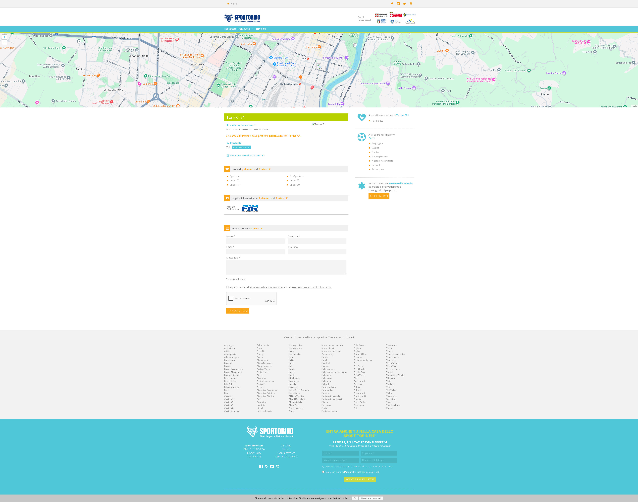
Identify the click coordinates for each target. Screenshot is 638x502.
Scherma (358, 357)
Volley (389, 393)
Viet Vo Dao (391, 390)
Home (233, 3)
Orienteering (327, 354)
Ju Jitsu (292, 360)
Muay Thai (294, 405)
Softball (357, 390)
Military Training (296, 396)
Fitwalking (261, 378)
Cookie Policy (254, 456)
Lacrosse (293, 387)
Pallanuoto (244, 28)
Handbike (261, 405)
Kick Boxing (294, 378)
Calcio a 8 (228, 408)
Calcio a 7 (228, 405)
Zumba (389, 408)
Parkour (325, 393)
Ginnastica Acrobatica (267, 390)
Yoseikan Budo (393, 405)
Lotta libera (294, 393)
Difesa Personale (265, 363)
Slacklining (359, 384)
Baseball (228, 363)
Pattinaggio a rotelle (330, 396)
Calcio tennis (263, 345)
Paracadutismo (328, 387)
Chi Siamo (285, 445)
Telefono (293, 247)
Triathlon (390, 378)
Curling (260, 354)
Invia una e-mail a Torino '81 (247, 155)
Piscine (324, 408)
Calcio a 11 (229, 399)
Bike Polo (228, 384)
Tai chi (389, 348)
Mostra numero (242, 147)
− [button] (4, 42)
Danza (260, 357)
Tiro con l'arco (393, 369)
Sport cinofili (360, 396)
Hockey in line (295, 345)
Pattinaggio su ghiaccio (332, 399)
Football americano (266, 381)
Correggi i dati (379, 195)
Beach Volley (230, 381)
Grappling (261, 402)
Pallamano (326, 375)
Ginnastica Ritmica (265, 396)
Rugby (357, 351)
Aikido (227, 351)
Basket (375, 147)
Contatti (286, 449)
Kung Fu (292, 384)
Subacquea (378, 169)
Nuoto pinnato (380, 156)
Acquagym (377, 143)
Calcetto (228, 396)
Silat (356, 378)
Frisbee (260, 387)
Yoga (388, 402)
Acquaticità (229, 348)
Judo (291, 363)
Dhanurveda (262, 360)
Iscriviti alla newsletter (359, 479)
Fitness (260, 375)
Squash (357, 399)
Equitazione (262, 372)
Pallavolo (376, 165)
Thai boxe (391, 360)
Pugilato (358, 348)
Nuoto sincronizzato (383, 160)
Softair (357, 387)
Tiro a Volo (391, 366)
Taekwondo (391, 345)
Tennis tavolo (392, 357)
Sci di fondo (359, 369)
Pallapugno (326, 381)
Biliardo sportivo (232, 387)
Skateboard (359, 381)
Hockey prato (295, 348)
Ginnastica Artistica (266, 393)
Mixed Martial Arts (297, 399)
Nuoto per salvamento (332, 345)
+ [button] (4, 37)
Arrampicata (230, 354)
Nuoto (375, 152)
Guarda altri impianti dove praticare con (264, 135)
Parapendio (327, 390)
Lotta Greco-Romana (299, 390)
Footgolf (261, 384)
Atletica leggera (231, 357)
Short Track (359, 375)
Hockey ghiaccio (264, 411)
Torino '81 (260, 28)
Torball (389, 372)
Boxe (226, 393)
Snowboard (359, 393)
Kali (290, 366)
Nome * (230, 236)
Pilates (324, 402)
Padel (324, 360)
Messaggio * (233, 257)
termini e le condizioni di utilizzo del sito (313, 287)
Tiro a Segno (392, 363)
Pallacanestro (327, 369)
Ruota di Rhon (360, 354)
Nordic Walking (296, 408)
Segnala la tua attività (285, 456)
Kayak (292, 372)
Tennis (389, 351)
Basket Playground (233, 372)
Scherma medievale (363, 360)
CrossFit (260, 351)
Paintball (325, 363)
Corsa (259, 348)
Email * (230, 247)
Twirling (390, 384)
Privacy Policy (254, 452)
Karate (292, 369)
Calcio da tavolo (232, 411)
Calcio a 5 (228, 402)
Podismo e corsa (329, 411)
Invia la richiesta (238, 310)
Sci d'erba (358, 366)
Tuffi (388, 381)
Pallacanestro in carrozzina (334, 372)
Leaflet (634, 106)
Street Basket (360, 402)
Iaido (291, 351)
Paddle (324, 357)
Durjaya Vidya (263, 369)
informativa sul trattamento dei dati (266, 287)
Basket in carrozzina (233, 369)
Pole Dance (359, 345)
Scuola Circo (360, 372)
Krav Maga (294, 381)
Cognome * (294, 236)
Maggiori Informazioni (371, 498)
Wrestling (390, 399)
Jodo (291, 357)
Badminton (229, 360)
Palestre (325, 366)
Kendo (292, 375)
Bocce (227, 390)
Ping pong (326, 405)
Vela (388, 387)
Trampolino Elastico (395, 375)
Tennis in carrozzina (395, 354)
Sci (355, 363)
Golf (259, 399)
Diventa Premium (286, 452)
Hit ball (260, 408)
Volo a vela (391, 396)
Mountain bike (295, 402)
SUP (356, 408)
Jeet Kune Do (295, 354)
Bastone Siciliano (232, 375)
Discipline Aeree (264, 366)
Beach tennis (230, 378)
